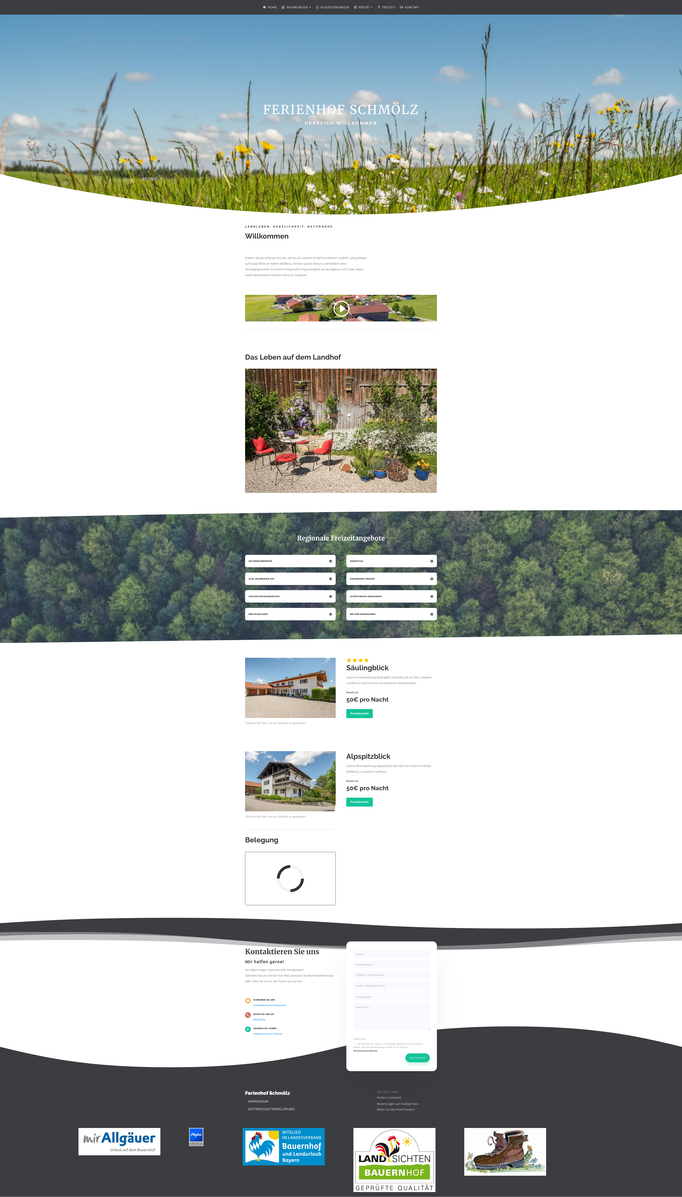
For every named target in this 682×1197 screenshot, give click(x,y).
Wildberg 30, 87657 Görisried (267, 1034)
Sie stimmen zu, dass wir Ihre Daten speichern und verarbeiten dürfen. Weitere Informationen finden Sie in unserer (388, 1047)
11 (354, 486)
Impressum (258, 1101)
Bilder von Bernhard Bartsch (396, 1109)
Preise (363, 7)
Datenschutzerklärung (365, 1051)
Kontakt (412, 7)
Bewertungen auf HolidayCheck (398, 1104)
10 (351, 486)
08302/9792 (259, 1019)
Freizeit (389, 7)
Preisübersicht (359, 713)
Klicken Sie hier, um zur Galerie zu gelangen (275, 723)
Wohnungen (297, 7)
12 (357, 486)
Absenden (418, 1057)
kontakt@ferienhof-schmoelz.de (269, 1005)
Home (272, 7)
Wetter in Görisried (389, 1097)
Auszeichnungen (335, 7)
